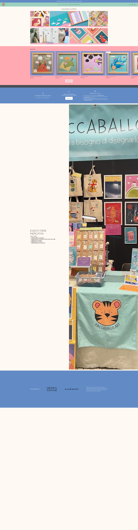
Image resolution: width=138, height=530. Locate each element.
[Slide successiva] (137, 1)
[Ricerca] (130, 4)
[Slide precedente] (1, 1)
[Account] (132, 4)
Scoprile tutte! (69, 80)
